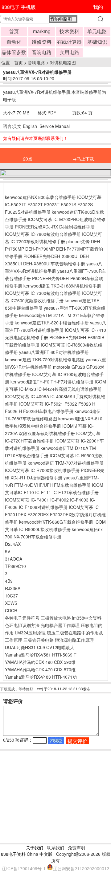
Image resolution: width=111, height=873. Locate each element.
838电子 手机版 (19, 6)
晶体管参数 (14, 52)
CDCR (11, 610)
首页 (14, 31)
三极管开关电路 (38, 640)
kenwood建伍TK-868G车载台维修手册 (56, 522)
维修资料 (41, 41)
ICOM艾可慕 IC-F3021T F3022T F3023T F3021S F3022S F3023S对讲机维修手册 (53, 204)
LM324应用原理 (30, 632)
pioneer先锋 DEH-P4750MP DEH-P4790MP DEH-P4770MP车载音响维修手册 (54, 248)
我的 (98, 6)
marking (42, 31)
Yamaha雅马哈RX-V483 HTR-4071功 (41, 677)
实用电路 (69, 52)
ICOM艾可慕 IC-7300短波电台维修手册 (43, 293)
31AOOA (13, 559)
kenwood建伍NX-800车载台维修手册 (40, 197)
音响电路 (41, 52)
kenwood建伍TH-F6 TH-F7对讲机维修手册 (51, 382)
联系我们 (55, 847)
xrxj (40, 688)
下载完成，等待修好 (16, 688)
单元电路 (97, 31)
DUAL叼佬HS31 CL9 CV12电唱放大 (39, 647)
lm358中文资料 (86, 618)
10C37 (11, 596)
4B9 (9, 581)
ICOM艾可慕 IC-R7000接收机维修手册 (42, 470)
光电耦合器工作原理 (60, 625)
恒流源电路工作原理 (74, 640)
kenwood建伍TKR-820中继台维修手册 (52, 322)
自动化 (13, 41)
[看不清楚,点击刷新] (56, 740)
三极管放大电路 (56, 618)
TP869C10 (15, 566)
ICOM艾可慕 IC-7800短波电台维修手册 (43, 234)
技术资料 (69, 31)
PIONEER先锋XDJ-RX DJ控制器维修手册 (55, 227)
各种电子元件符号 (22, 618)
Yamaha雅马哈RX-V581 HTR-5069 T (40, 655)
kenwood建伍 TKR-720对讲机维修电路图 (44, 359)
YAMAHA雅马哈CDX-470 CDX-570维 (40, 669)
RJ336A (12, 588)
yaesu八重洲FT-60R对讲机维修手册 (54, 352)
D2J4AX (13, 544)
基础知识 (97, 41)
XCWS (11, 603)
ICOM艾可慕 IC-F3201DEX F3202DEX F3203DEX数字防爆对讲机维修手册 (55, 514)
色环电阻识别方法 (22, 625)
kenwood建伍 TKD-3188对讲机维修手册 (62, 286)
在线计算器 (69, 41)
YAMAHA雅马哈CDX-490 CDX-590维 (40, 662)
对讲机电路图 (63, 62)
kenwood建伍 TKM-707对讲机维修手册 (66, 463)
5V (7, 551)
